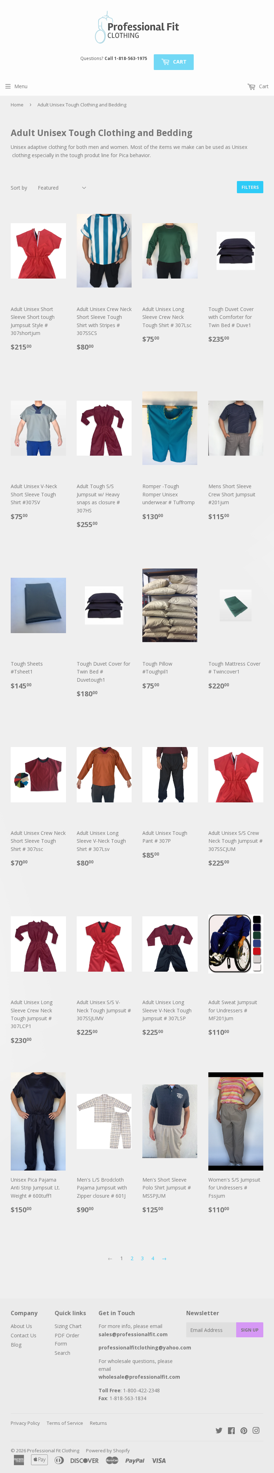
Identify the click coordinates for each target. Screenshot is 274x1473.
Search (62, 1352)
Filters (250, 187)
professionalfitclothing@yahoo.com (144, 1347)
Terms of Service (65, 1423)
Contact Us (23, 1335)
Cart (179, 61)
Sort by (19, 187)
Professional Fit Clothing (53, 1450)
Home (17, 104)
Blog (16, 1344)
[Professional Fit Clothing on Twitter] (219, 1431)
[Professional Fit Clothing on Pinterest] (244, 1431)
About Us (21, 1326)
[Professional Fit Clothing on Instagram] (256, 1431)
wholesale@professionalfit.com (139, 1376)
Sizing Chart (68, 1326)
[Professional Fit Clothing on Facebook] (231, 1431)
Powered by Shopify (108, 1450)
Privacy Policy (25, 1423)
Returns (98, 1423)
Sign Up (250, 1330)
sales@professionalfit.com (133, 1334)
